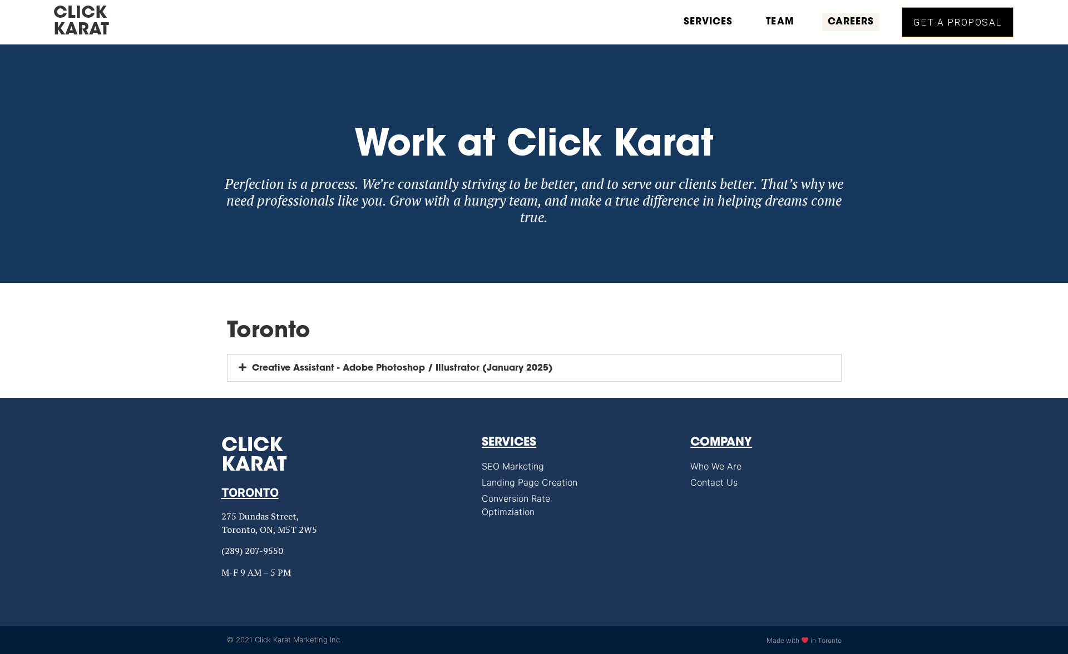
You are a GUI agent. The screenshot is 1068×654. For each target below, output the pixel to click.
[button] (957, 22)
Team (780, 22)
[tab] (534, 368)
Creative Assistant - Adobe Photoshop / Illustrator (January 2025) (402, 368)
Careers (851, 22)
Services (708, 22)
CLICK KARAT (81, 22)
